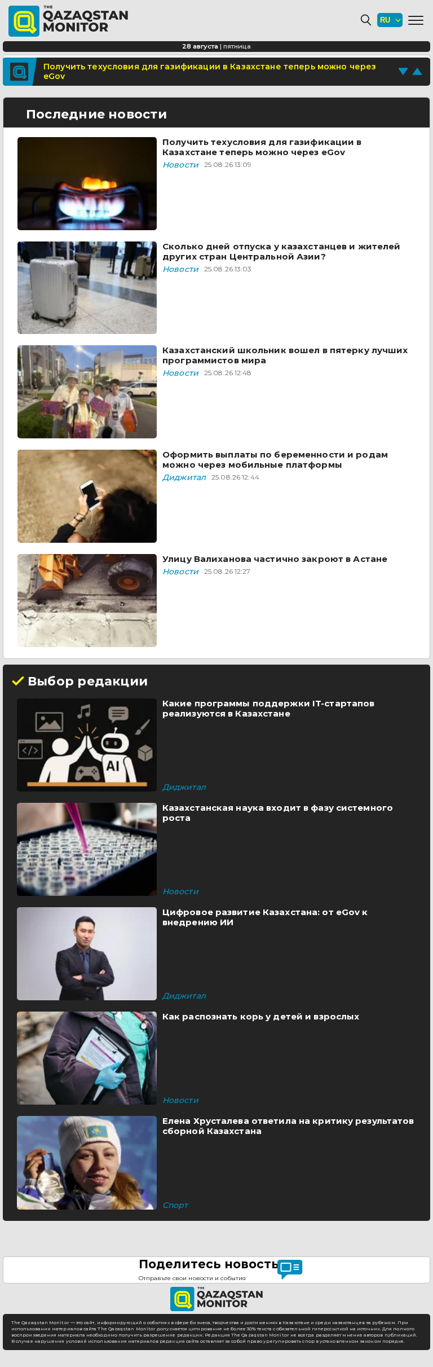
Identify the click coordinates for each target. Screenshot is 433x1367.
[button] (415, 20)
